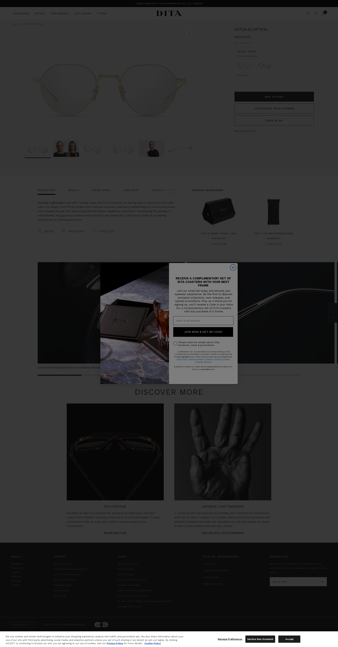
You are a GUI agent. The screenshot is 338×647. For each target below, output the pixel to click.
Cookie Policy (152, 643)
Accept (289, 639)
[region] (169, 639)
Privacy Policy (115, 643)
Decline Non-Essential (260, 639)
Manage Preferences (230, 639)
